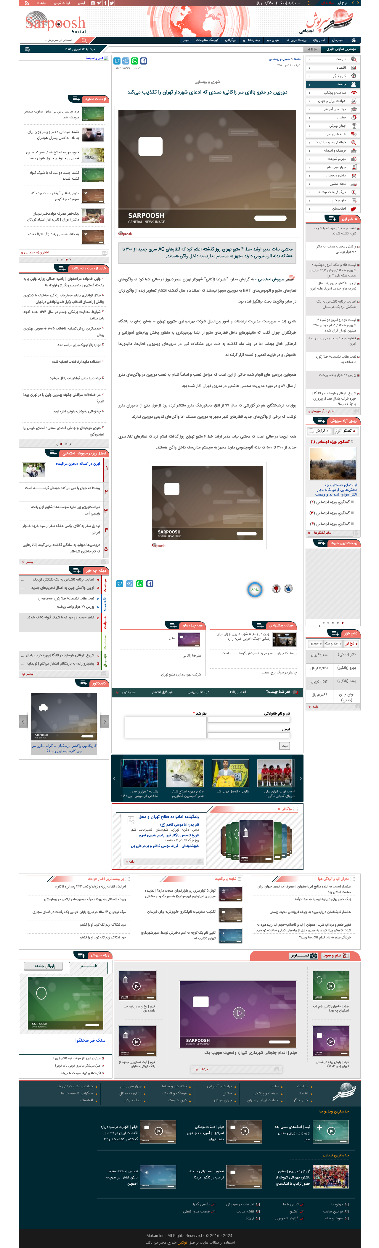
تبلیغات (41, 3)
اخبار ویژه (319, 40)
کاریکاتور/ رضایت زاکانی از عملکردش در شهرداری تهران (64, 748)
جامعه (297, 59)
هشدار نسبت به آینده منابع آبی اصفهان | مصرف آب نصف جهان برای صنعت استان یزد (304, 889)
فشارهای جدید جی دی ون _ (281, 49)
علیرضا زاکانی (191, 655)
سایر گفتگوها (322, 533)
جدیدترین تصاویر (336, 1155)
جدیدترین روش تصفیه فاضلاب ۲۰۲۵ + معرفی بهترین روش (63, 332)
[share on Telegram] (125, 61)
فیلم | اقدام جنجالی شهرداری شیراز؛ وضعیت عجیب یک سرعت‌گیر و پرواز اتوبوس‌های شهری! (251, 1053)
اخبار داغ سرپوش (323, 411)
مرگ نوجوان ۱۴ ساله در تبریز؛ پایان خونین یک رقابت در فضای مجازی (79, 912)
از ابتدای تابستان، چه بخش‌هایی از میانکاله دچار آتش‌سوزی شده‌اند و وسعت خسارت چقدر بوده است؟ (336, 490)
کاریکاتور (99, 683)
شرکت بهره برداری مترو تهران (181, 674)
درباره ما (337, 1205)
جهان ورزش (223, 1101)
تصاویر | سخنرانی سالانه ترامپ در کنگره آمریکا (207, 1174)
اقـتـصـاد (105, 604)
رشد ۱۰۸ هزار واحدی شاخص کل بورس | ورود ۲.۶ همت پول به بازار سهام (139, 793)
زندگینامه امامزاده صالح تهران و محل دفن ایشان (169, 817)
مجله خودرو (132, 1101)
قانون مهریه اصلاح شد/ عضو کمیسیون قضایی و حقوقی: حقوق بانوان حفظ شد (186, 793)
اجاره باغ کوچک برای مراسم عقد (79, 345)
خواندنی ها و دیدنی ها (75, 1087)
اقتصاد (303, 1094)
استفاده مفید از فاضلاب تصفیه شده (76, 362)
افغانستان (85, 1101)
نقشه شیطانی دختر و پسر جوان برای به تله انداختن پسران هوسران (53, 134)
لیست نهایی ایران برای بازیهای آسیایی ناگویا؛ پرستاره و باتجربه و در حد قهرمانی (278, 793)
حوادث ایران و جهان (262, 1101)
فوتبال (227, 1094)
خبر (350, 219)
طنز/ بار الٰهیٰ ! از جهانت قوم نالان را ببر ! (77, 1058)
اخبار (187, 40)
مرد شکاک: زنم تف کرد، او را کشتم (103, 925)
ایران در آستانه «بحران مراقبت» (78, 464)
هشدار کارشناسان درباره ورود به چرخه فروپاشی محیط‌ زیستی (310, 912)
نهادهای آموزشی (219, 1087)
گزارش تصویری (286, 1219)
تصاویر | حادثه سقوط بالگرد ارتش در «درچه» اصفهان (122, 1177)
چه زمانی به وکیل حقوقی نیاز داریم (77, 411)
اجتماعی (68, 453)
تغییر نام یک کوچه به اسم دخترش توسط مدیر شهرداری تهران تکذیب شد (178, 935)
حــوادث (105, 622)
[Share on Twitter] (117, 61)
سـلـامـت (105, 642)
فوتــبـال (105, 660)
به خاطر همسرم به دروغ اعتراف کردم (53, 234)
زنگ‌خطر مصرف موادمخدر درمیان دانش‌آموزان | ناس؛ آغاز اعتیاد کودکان (53, 216)
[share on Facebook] (143, 61)
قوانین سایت (333, 1212)
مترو (171, 638)
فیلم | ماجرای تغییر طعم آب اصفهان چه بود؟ (331, 1009)
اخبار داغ (337, 40)
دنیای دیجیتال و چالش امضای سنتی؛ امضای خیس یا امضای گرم (63, 431)
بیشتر (29, 562)
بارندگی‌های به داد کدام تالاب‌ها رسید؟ (325, 937)
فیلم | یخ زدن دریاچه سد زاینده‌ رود (139, 1009)
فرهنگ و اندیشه (174, 1094)
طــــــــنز (88, 966)
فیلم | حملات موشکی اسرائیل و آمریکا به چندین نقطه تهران (205, 1133)
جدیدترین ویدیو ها (334, 1112)
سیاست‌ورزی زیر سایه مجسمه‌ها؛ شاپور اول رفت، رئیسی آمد (65, 510)
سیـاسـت (105, 585)
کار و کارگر (301, 1101)
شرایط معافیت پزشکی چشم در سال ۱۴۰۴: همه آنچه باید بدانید (63, 315)
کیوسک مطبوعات (207, 40)
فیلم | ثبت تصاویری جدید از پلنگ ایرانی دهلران (137, 1064)
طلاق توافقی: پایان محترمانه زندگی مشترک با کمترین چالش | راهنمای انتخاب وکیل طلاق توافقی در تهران (63, 298)
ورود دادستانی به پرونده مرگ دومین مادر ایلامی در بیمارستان (85, 899)
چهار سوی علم (130, 1087)
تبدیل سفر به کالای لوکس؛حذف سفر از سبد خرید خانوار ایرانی (61, 529)
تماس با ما (290, 1205)
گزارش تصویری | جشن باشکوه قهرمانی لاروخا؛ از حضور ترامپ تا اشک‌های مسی (293, 1178)
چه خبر (91, 570)
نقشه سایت (245, 1212)
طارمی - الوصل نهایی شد (233, 792)
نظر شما (200, 714)
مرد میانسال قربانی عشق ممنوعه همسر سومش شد (52, 114)
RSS (250, 1219)
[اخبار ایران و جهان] (326, 35)
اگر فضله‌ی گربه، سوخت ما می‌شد (81, 1073)
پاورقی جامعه (45, 966)
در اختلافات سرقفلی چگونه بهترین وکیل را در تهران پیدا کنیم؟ (63, 398)
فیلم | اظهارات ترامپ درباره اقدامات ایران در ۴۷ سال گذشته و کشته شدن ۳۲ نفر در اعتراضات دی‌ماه (119, 1134)
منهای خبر (273, 40)
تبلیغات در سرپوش (240, 1205)
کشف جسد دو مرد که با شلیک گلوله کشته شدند (54, 175)
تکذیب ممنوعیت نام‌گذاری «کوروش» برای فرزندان (181, 912)
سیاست (302, 1087)
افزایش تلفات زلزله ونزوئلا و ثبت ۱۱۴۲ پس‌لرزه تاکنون (90, 887)
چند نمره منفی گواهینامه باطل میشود (75, 378)
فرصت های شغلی (196, 1212)
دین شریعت (177, 1101)
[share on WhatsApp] (134, 61)
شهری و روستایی (279, 59)
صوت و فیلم (334, 1219)
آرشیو (81, 3)
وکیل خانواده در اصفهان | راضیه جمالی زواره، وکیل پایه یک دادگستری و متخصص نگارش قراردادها (63, 282)
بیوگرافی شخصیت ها (77, 1094)
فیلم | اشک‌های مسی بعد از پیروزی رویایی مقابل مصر (292, 1133)
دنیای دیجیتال (130, 1094)
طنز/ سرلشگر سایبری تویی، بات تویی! (78, 1066)
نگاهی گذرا (201, 1205)
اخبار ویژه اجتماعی (36, 253)
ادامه (316, 707)
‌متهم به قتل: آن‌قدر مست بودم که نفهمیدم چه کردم (55, 196)
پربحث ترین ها (296, 40)
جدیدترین (128, 692)
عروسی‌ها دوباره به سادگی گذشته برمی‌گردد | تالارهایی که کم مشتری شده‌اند (61, 548)
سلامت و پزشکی (265, 1094)
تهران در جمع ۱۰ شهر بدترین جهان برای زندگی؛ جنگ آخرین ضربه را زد (243, 637)
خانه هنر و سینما (174, 1087)
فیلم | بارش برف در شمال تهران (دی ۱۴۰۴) (333, 1064)
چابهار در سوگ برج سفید (279, 673)
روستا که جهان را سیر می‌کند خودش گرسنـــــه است (259, 653)
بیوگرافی (230, 40)
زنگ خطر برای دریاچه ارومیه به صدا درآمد (322, 899)
